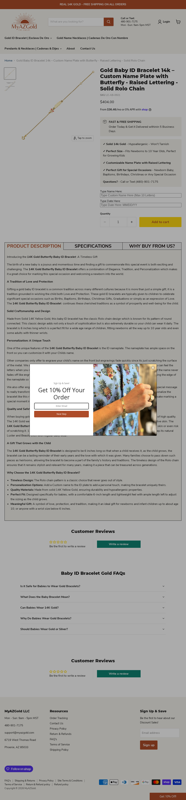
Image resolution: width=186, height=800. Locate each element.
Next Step (61, 414)
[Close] (153, 368)
